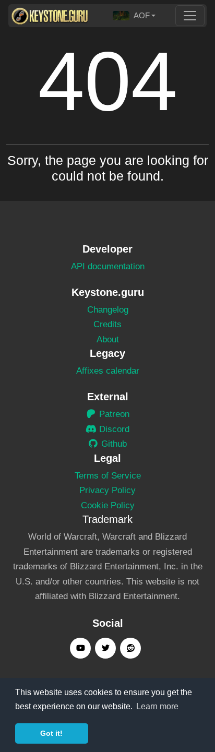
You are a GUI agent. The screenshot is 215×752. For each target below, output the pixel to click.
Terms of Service (108, 476)
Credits (107, 324)
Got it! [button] (51, 733)
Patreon (113, 414)
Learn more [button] (157, 706)
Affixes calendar (107, 371)
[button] (134, 15)
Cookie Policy (108, 505)
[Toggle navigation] (190, 15)
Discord (113, 429)
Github (113, 444)
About (108, 339)
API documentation (108, 266)
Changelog (107, 310)
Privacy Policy (107, 490)
